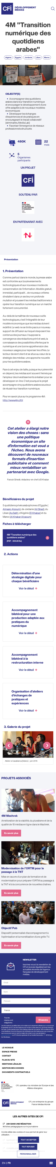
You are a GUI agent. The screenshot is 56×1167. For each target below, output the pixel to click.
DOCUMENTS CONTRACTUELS (16, 1072)
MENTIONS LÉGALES (11, 1063)
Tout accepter (28, 1139)
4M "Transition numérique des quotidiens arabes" (21, 536)
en (3, 1163)
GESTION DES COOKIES (13, 1068)
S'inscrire (43, 1019)
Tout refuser (28, 1146)
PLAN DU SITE (8, 1059)
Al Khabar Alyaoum (20, 517)
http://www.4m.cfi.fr (13, 400)
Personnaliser (28, 1154)
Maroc (47, 57)
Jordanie (28, 57)
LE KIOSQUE (7, 1047)
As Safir (14, 513)
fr (9, 1163)
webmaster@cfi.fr (6, 1035)
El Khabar (35, 513)
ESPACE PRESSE (9, 1051)
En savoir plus (11, 833)
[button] (9, 746)
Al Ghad (39, 509)
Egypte (18, 57)
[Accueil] (18, 8)
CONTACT (6, 1055)
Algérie (8, 57)
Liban (38, 57)
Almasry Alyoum (11, 509)
